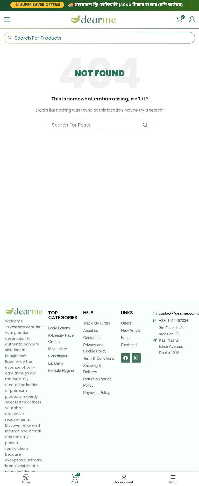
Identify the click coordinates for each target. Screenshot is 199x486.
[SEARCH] (145, 125)
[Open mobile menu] (7, 19)
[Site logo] (93, 19)
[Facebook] (125, 358)
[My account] (192, 19)
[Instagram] (136, 358)
